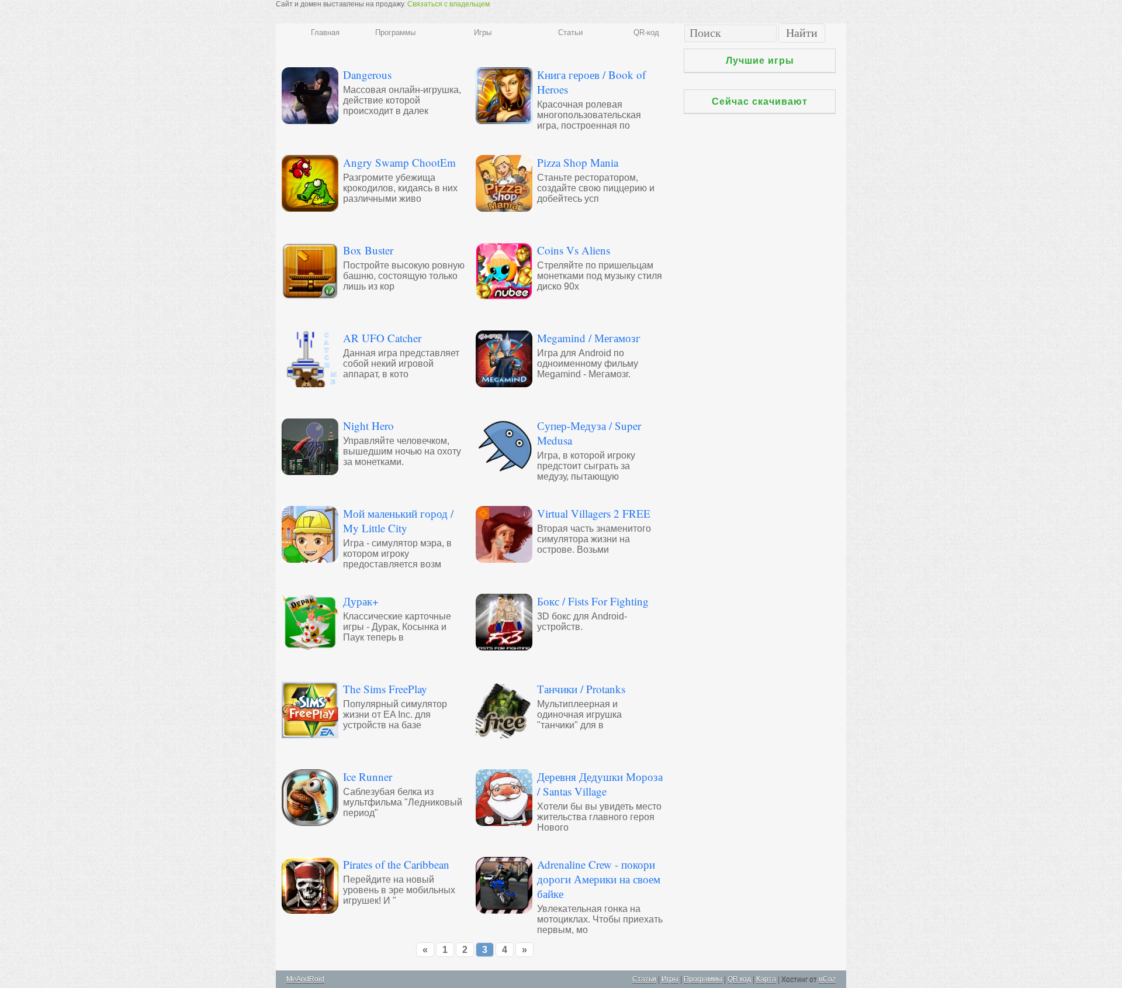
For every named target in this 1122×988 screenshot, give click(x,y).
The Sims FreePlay (385, 688)
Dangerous (367, 74)
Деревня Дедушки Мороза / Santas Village (600, 783)
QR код (739, 979)
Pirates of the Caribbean (396, 864)
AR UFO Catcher (382, 338)
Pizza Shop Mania (577, 162)
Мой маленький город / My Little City (398, 520)
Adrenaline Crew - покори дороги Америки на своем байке (598, 879)
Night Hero (368, 425)
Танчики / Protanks (581, 688)
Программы (395, 32)
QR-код (646, 32)
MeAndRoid (305, 979)
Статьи (570, 32)
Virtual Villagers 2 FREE (593, 513)
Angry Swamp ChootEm (399, 162)
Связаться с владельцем (448, 4)
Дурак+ (361, 601)
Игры (482, 32)
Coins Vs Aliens (573, 250)
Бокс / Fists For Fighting (593, 601)
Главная (325, 32)
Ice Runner (367, 776)
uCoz (827, 979)
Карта (766, 979)
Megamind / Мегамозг (588, 338)
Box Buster (368, 250)
